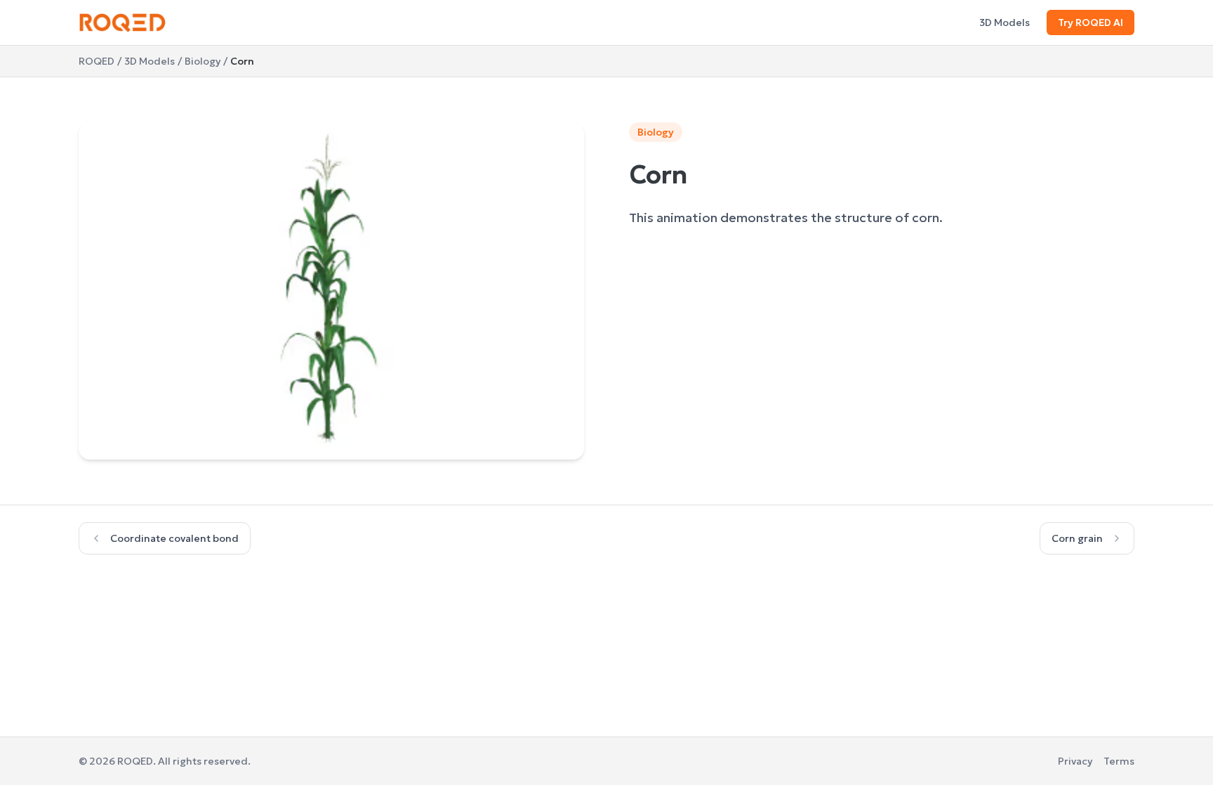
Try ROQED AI (1090, 22)
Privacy (1075, 761)
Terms (1118, 761)
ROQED (96, 61)
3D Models (1004, 22)
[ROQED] (122, 22)
